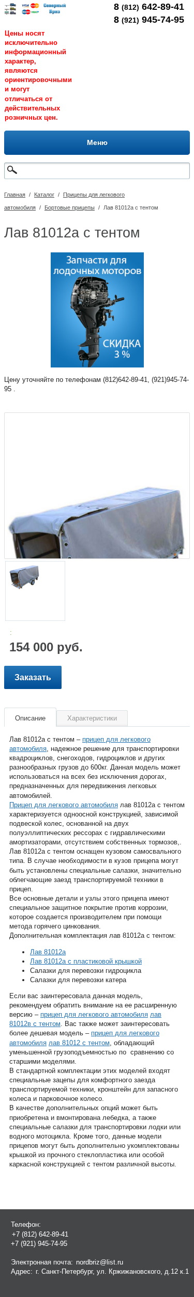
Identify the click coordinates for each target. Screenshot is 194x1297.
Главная (14, 194)
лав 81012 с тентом (79, 1043)
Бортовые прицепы (69, 207)
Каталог (44, 194)
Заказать (32, 677)
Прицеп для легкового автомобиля (63, 805)
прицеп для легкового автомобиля (94, 1014)
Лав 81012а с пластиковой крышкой (86, 961)
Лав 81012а (48, 952)
